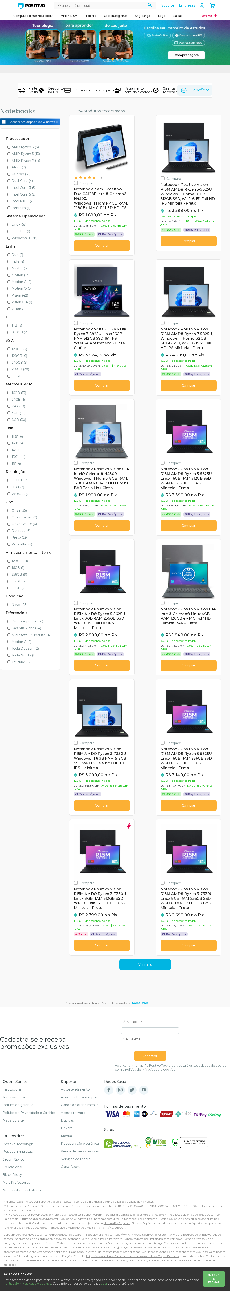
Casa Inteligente (115, 16)
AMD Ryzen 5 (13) (26, 154)
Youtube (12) (21, 662)
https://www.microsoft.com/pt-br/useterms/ (142, 1234)
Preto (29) (20, 537)
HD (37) (18, 487)
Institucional (12, 1089)
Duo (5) (17, 255)
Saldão (178, 16)
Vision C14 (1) (22, 302)
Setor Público (13, 1159)
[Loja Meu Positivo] (31, 6)
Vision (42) (20, 295)
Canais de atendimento (79, 1105)
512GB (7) (19, 581)
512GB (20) (20, 376)
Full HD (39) (21, 480)
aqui (104, 1283)
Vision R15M (69, 16)
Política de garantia (18, 1105)
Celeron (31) (21, 174)
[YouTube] (144, 1090)
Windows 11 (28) (24, 238)
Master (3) (20, 268)
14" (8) (17, 450)
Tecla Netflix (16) (24, 655)
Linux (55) (19, 224)
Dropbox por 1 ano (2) (29, 621)
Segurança (142, 16)
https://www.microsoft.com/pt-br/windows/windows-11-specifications (126, 1247)
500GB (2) (20, 332)
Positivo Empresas (18, 1152)
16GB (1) (18, 568)
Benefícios (200, 90)
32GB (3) (18, 406)
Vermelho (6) (22, 544)
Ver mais (145, 965)
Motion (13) (20, 275)
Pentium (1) (21, 208)
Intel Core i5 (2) (24, 194)
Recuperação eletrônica (80, 1143)
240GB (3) (20, 363)
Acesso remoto (73, 1113)
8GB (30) (19, 420)
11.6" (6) (17, 437)
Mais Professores (16, 1183)
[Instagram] (120, 1090)
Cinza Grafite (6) (24, 524)
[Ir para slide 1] (108, 59)
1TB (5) (17, 325)
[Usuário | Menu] (202, 5)
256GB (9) (19, 574)
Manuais (67, 1136)
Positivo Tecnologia (18, 1144)
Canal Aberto (71, 1167)
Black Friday (12, 1175)
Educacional (12, 1167)
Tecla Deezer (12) (25, 649)
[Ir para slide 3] (117, 59)
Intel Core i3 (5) (24, 188)
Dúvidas (67, 1120)
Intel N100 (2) (22, 201)
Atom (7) (19, 167)
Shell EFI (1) (21, 231)
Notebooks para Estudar (22, 1190)
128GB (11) (20, 561)
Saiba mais (140, 1003)
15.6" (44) (19, 457)
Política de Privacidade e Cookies (150, 1069)
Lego (162, 16)
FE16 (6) (18, 262)
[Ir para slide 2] (112, 59)
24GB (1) (18, 400)
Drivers (66, 1128)
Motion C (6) (21, 282)
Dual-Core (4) (22, 181)
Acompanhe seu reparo (79, 1097)
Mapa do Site (13, 1120)
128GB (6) (19, 356)
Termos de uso (14, 1097)
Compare (87, 183)
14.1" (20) (19, 443)
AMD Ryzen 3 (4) (25, 147)
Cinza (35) (19, 510)
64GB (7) (19, 588)
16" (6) (16, 464)
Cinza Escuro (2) (24, 517)
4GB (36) (18, 413)
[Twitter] (132, 1090)
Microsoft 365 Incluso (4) (31, 635)
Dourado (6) (21, 531)
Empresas (187, 5)
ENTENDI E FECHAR (214, 1278)
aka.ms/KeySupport (117, 1223)
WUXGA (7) (21, 494)
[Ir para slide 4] (121, 59)
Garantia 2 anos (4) (26, 628)
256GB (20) (20, 369)
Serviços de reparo (76, 1159)
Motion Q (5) (21, 288)
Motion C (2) (21, 642)
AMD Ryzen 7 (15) (26, 160)
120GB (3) (19, 349)
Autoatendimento (75, 1089)
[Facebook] (108, 1090)
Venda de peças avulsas (80, 1151)
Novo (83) (19, 605)
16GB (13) (19, 393)
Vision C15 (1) (22, 309)
